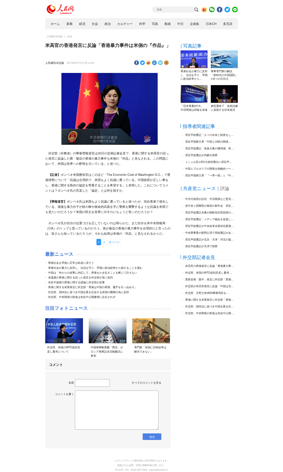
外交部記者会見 (199, 257)
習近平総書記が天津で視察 (201, 246)
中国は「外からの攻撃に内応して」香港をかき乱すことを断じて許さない (92, 272)
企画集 (194, 23)
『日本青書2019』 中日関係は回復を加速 (194, 108)
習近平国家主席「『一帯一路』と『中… (209, 175)
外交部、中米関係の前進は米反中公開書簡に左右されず (82, 297)
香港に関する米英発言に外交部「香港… (209, 299)
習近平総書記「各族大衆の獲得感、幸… (209, 148)
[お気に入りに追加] (166, 62)
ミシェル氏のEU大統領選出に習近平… (208, 162)
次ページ (114, 242)
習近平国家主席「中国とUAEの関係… (208, 141)
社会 (95, 23)
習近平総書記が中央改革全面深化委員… (209, 226)
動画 (168, 23)
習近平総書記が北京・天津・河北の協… (209, 239)
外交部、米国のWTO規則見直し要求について (63, 349)
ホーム (55, 23)
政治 (108, 23)
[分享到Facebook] (136, 62)
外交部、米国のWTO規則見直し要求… (208, 272)
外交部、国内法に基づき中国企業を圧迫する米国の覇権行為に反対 (88, 292)
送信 (152, 437)
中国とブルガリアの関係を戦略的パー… (209, 168)
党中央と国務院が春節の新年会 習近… (209, 205)
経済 (82, 23)
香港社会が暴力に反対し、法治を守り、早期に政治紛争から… (194, 74)
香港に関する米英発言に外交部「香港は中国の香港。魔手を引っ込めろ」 (92, 287)
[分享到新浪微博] (148, 62)
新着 (69, 23)
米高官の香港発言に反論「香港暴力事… (209, 266)
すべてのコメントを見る (146, 382)
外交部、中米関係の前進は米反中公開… (209, 313)
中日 (180, 23)
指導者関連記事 (199, 126)
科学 (142, 23)
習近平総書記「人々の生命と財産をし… (209, 135)
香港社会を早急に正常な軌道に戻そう (71, 263)
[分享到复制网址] (154, 62)
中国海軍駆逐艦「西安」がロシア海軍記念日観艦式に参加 (107, 351)
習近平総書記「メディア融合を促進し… (209, 219)
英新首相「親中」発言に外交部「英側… (209, 279)
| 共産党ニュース (198, 188)
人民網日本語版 (54, 36)
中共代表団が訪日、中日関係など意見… (209, 199)
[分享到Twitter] (142, 62)
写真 (155, 23)
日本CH (211, 23)
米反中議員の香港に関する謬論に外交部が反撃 (76, 282)
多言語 (227, 23)
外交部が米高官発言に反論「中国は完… (209, 286)
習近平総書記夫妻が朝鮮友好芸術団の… (209, 212)
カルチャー (125, 23)
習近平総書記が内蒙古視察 (201, 155)
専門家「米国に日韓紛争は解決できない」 (150, 349)
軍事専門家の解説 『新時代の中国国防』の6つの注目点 (224, 74)
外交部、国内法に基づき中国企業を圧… (209, 306)
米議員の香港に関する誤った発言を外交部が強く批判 (80, 277)
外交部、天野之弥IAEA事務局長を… (207, 293)
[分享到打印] (160, 62)
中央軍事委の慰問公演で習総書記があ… (209, 232)
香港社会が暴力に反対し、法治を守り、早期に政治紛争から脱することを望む (95, 268)
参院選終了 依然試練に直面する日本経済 (224, 108)
